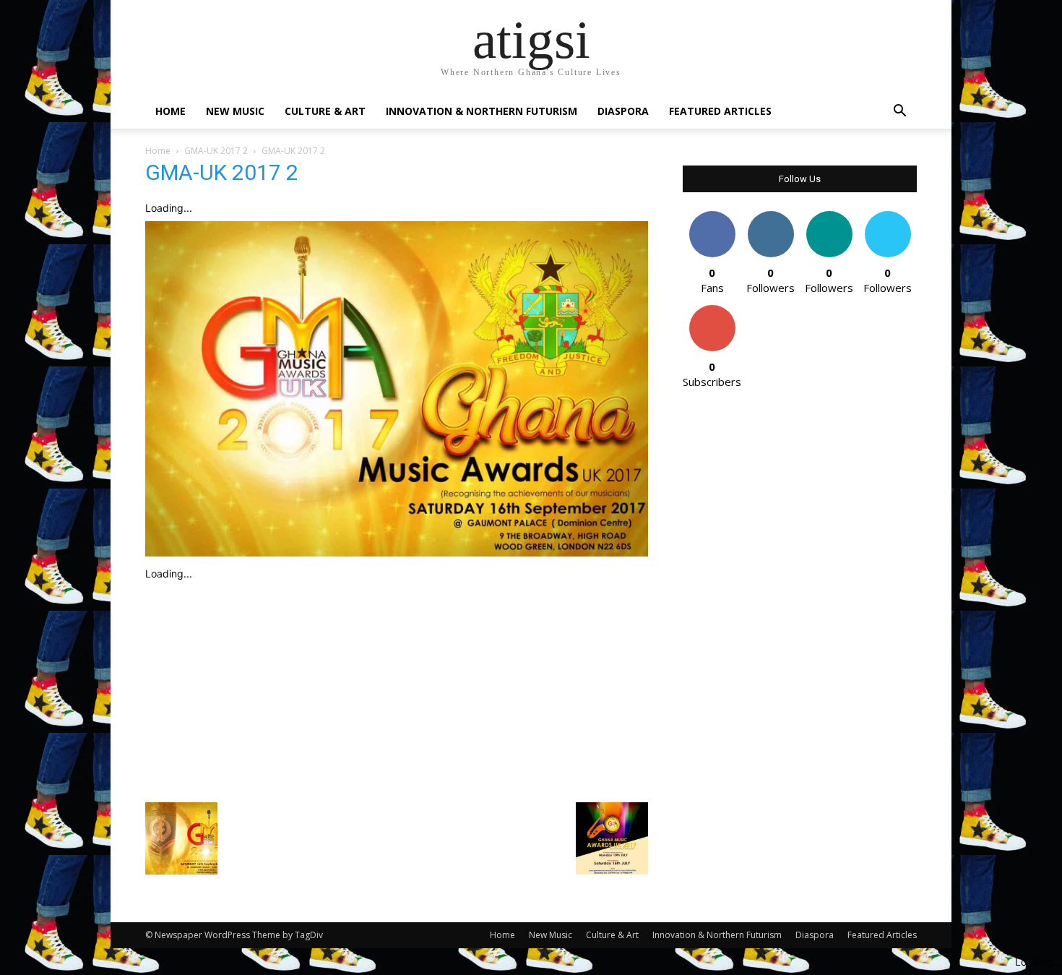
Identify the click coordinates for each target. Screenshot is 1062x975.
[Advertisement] (396, 688)
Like (712, 216)
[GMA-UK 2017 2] (396, 552)
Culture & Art (325, 111)
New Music (235, 111)
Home (170, 111)
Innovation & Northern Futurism (481, 111)
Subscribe (712, 310)
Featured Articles (720, 111)
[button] (899, 112)
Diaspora (623, 111)
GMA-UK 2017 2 (216, 151)
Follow (770, 216)
